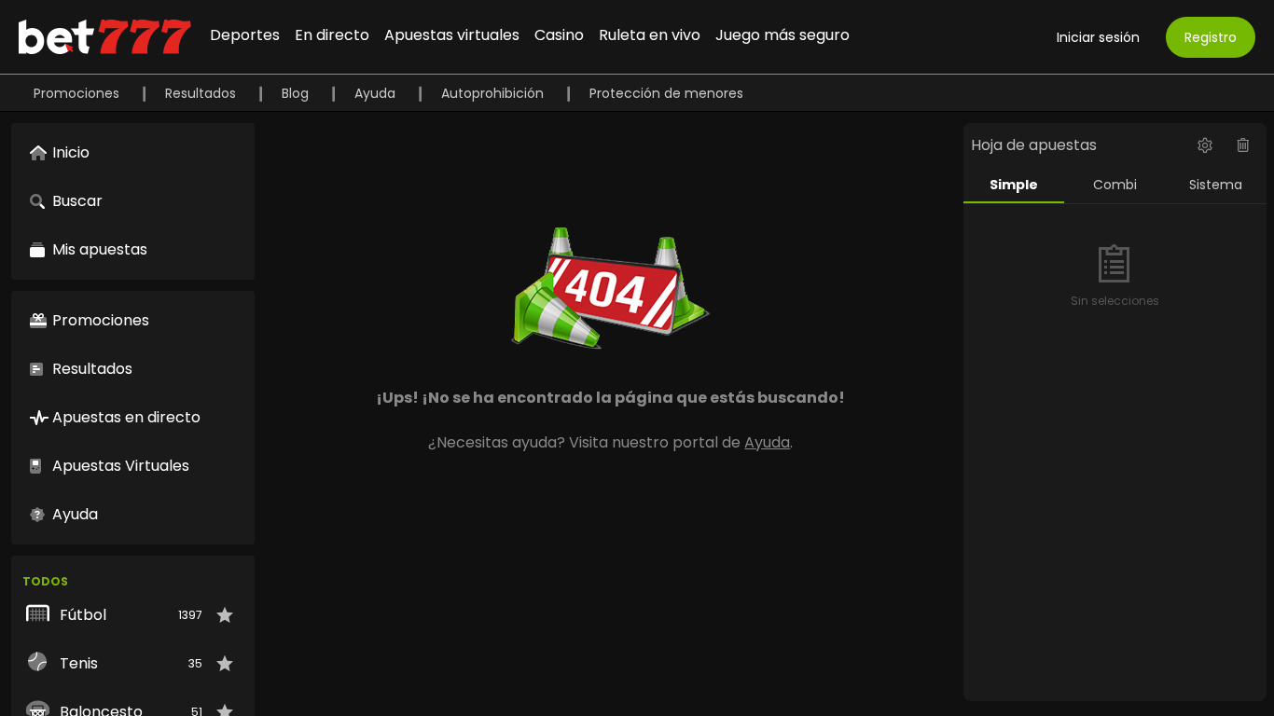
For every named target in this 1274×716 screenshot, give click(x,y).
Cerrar (637, 434)
